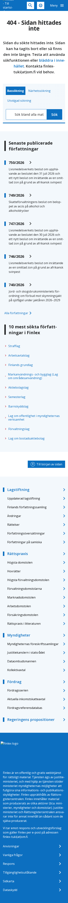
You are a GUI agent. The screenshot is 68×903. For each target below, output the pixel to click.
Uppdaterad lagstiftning (23, 498)
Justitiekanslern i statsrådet (26, 653)
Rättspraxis (17, 553)
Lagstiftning (18, 489)
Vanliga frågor (13, 855)
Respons (9, 864)
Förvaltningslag (19, 429)
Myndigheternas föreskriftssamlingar (33, 644)
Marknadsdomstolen (21, 597)
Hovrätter (14, 571)
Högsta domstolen (19, 562)
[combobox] (26, 114)
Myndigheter (18, 635)
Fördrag (14, 681)
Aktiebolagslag (18, 387)
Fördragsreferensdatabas (24, 708)
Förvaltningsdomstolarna (24, 589)
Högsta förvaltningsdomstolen (28, 580)
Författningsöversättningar (26, 533)
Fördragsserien (17, 690)
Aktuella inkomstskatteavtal (26, 699)
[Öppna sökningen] (30, 5)
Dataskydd (10, 890)
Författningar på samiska (24, 542)
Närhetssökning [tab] (39, 91)
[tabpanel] (34, 114)
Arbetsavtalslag (19, 355)
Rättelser (13, 525)
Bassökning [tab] (15, 91)
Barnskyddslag (18, 406)
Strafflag (14, 346)
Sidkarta (8, 881)
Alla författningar (16, 313)
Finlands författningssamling (27, 507)
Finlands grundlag (20, 365)
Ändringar (14, 516)
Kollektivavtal (16, 670)
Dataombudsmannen (21, 661)
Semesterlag (16, 397)
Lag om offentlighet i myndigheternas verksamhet (34, 417)
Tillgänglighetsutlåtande (19, 872)
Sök (54, 114)
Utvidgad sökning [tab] (19, 101)
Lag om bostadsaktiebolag (26, 438)
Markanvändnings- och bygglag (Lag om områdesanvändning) (33, 376)
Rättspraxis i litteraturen (24, 624)
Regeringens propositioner (31, 719)
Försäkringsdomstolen (22, 615)
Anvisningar (11, 846)
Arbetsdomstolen (19, 606)
